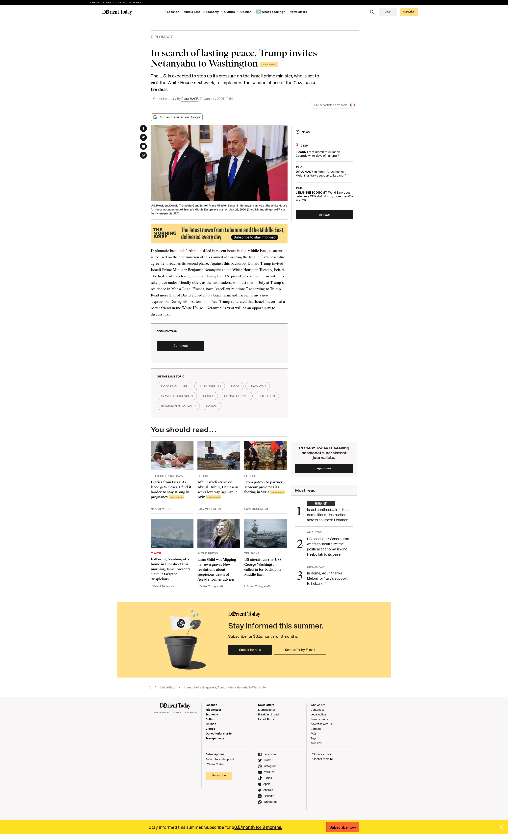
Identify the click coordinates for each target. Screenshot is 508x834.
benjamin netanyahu (178, 406)
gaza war (258, 386)
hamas (211, 406)
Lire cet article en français (330, 105)
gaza (235, 386)
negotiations (209, 386)
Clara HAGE (189, 99)
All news (324, 214)
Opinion (211, 724)
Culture (210, 719)
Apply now (324, 468)
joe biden (267, 396)
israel (208, 396)
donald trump (236, 396)
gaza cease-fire (174, 386)
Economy (212, 714)
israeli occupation (177, 396)
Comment (180, 346)
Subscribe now (250, 650)
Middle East (167, 687)
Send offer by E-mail (300, 650)
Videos (210, 728)
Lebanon (211, 705)
